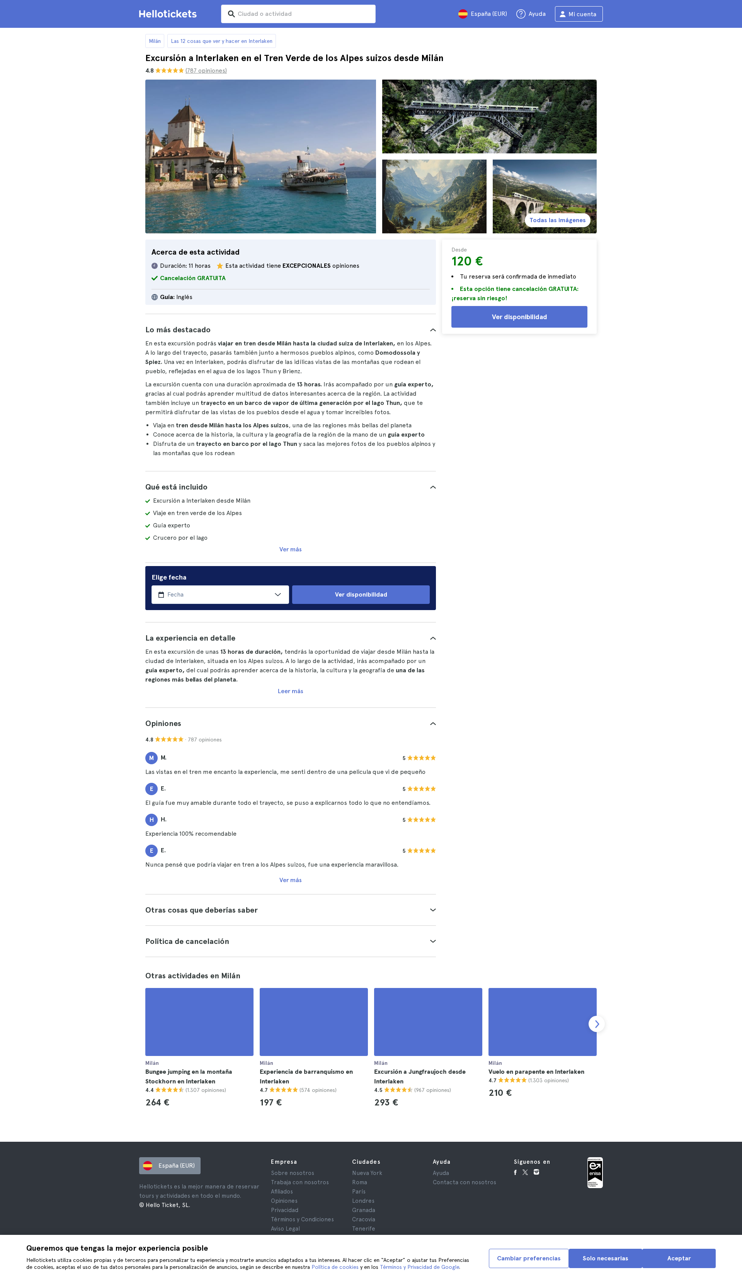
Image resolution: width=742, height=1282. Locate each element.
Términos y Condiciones (302, 1219)
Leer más (290, 691)
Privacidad (284, 1210)
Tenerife (363, 1228)
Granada (363, 1210)
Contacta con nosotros (464, 1182)
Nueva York (367, 1173)
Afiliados (282, 1191)
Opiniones (284, 1200)
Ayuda (441, 1173)
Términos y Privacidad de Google (419, 1267)
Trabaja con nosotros (300, 1182)
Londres (363, 1200)
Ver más (290, 549)
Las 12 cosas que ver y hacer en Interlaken (221, 41)
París (359, 1191)
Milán (155, 41)
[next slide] (597, 1024)
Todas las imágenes (557, 220)
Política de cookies (335, 1267)
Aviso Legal (285, 1228)
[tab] (290, 329)
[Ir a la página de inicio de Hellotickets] (169, 14)
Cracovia (363, 1219)
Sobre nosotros (292, 1173)
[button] (290, 329)
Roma (359, 1182)
